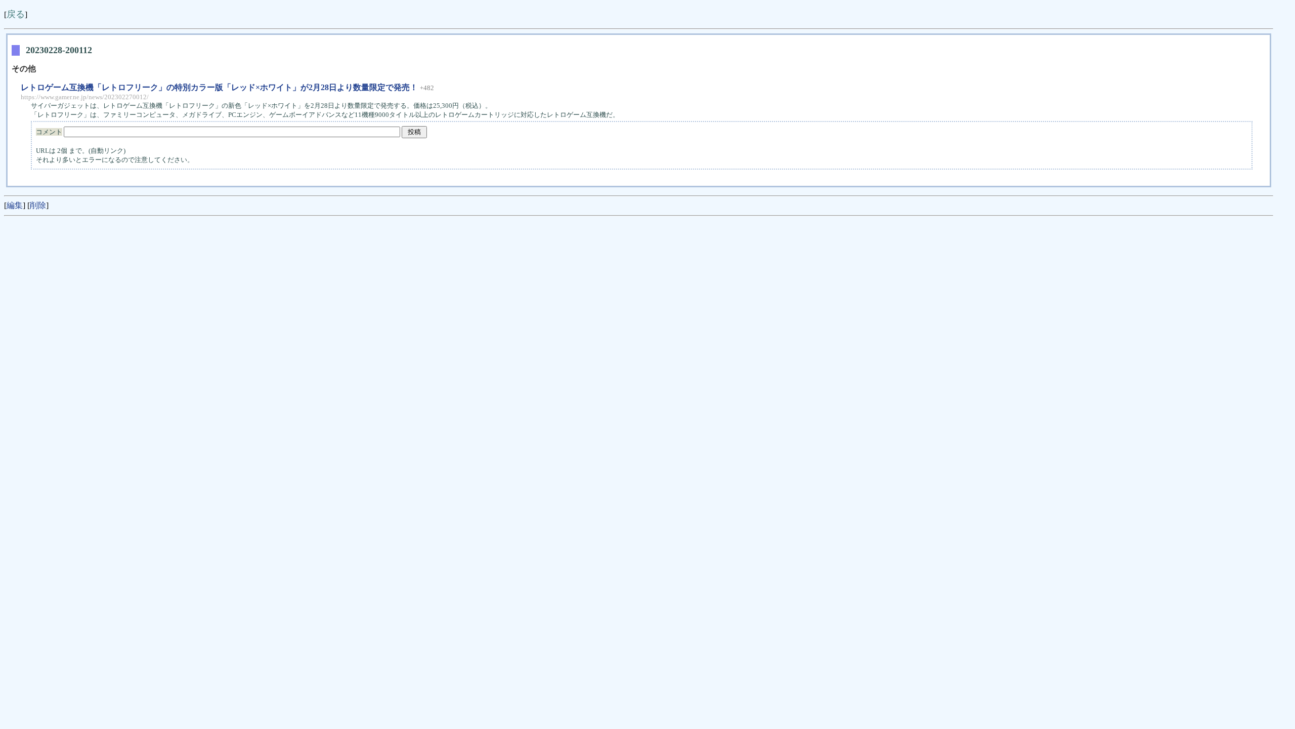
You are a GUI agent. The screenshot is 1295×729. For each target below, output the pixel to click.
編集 (15, 205)
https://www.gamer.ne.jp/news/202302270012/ (85, 97)
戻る (16, 14)
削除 (38, 205)
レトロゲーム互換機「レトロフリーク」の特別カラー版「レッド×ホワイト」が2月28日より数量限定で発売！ (219, 87)
